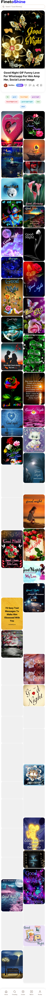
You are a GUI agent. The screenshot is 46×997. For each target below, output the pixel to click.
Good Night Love (11, 102)
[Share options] (20, 113)
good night (35, 97)
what (23, 106)
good (14, 97)
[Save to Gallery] (20, 118)
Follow (20, 85)
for (8, 97)
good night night (27, 102)
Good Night (24, 97)
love (38, 102)
